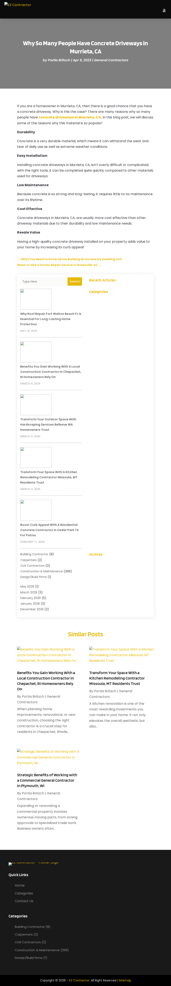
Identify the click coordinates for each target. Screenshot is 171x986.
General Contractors (111, 60)
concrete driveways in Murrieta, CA (70, 117)
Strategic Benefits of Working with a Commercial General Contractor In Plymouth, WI (47, 780)
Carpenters (28, 560)
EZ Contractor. (79, 980)
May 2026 (27, 586)
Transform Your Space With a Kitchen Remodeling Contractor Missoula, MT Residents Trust (48, 477)
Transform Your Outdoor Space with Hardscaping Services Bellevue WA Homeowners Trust (48, 424)
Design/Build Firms (33, 577)
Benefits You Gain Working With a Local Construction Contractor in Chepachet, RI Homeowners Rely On (50, 371)
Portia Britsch (59, 60)
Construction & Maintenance (41, 571)
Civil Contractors (32, 566)
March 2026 (28, 592)
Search (75, 281)
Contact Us (24, 901)
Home (20, 885)
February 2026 (30, 598)
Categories (24, 893)
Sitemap (125, 980)
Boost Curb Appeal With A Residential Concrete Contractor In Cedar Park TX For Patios (49, 530)
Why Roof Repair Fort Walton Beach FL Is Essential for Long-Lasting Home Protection (50, 319)
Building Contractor (34, 554)
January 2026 (30, 604)
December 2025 (32, 609)
